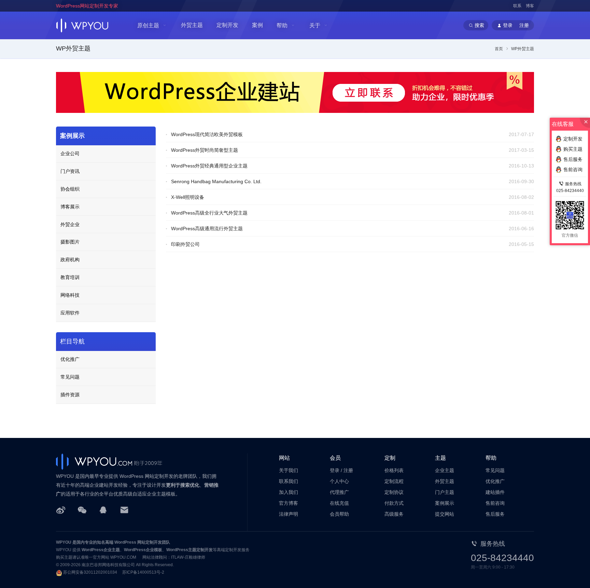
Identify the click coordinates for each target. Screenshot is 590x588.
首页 (499, 48)
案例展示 (72, 135)
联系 (517, 5)
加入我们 (288, 492)
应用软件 (70, 312)
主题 (440, 458)
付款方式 (394, 503)
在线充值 (339, 503)
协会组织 (70, 189)
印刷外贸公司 (185, 244)
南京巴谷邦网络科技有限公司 (108, 564)
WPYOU (63, 542)
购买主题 (572, 149)
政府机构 (70, 259)
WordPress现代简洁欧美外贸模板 (207, 134)
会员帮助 (339, 514)
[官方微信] (82, 509)
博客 (530, 5)
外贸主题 (192, 25)
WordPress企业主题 (101, 549)
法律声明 (288, 514)
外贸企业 (70, 224)
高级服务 (394, 514)
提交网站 (444, 514)
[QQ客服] (103, 509)
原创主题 (148, 25)
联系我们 (288, 481)
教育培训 (70, 277)
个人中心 (339, 481)
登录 (334, 470)
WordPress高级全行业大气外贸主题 (209, 213)
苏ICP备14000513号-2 (143, 572)
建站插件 (495, 492)
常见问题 (70, 377)
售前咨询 (495, 503)
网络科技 (70, 295)
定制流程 (394, 481)
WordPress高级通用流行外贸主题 (207, 228)
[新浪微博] (61, 509)
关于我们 (288, 470)
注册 (348, 470)
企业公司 (70, 153)
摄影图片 (70, 242)
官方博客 (288, 503)
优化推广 (70, 359)
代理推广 (339, 492)
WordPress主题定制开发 (189, 549)
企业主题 (444, 470)
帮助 (282, 25)
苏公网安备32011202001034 (90, 572)
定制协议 (394, 492)
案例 (257, 25)
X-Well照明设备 (187, 197)
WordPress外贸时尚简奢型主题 (204, 150)
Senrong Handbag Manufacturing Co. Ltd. (216, 181)
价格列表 (394, 470)
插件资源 (70, 394)
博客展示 (70, 206)
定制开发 (227, 25)
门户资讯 (70, 171)
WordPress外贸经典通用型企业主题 (209, 165)
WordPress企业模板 (143, 549)
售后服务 (495, 514)
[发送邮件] (124, 509)
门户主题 (444, 492)
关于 (314, 25)
